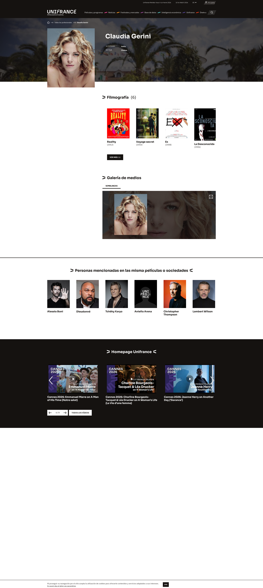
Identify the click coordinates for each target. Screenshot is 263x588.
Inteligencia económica (171, 12)
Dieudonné (83, 311)
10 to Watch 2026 (182, 2)
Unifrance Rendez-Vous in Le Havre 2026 (157, 2)
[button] (211, 197)
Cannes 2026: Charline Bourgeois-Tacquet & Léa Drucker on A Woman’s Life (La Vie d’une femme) (73, 400)
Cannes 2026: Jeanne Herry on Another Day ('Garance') (130, 398)
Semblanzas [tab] (112, 186)
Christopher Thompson (171, 313)
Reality (111, 141)
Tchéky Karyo (113, 311)
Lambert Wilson (203, 311)
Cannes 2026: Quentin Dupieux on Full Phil (188, 398)
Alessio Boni (55, 311)
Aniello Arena (143, 311)
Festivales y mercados (130, 12)
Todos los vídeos (80, 413)
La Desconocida (204, 144)
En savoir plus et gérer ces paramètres (61, 586)
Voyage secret (145, 141)
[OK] (165, 584)
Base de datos (150, 12)
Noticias (111, 12)
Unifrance (190, 12)
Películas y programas (94, 12)
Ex (166, 141)
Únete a (203, 12)
